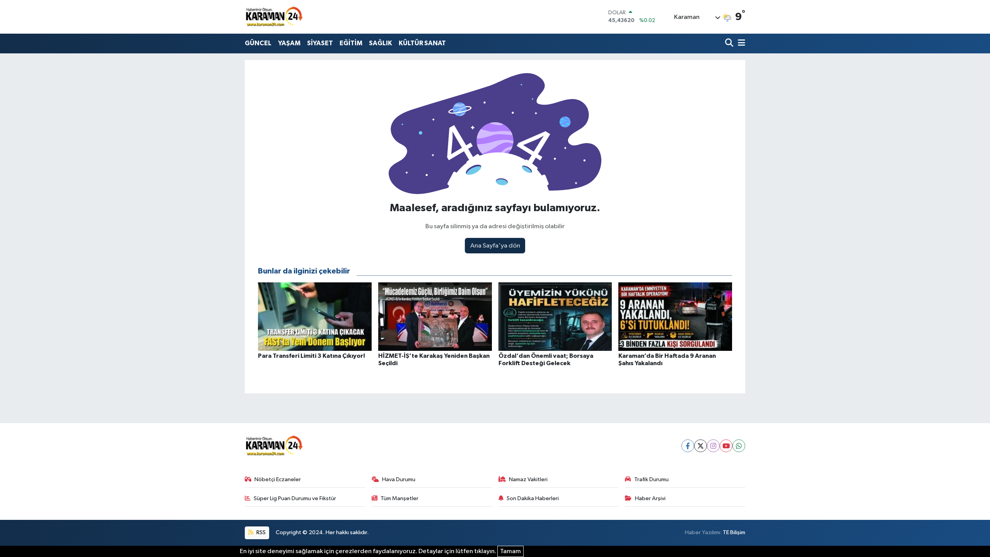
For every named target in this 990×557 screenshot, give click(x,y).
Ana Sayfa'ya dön (495, 246)
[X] (700, 445)
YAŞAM (289, 43)
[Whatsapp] (738, 445)
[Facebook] (687, 445)
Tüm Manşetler (399, 498)
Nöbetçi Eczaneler (277, 479)
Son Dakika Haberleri (533, 498)
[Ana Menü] (740, 43)
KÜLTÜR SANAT (422, 43)
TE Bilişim (734, 532)
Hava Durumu (398, 479)
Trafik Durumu (651, 479)
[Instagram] (713, 445)
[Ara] (730, 43)
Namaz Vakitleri (528, 479)
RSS (260, 532)
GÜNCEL (258, 43)
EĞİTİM (351, 43)
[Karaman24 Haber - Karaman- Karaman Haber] (274, 17)
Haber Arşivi (650, 498)
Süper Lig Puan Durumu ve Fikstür (295, 498)
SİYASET (320, 43)
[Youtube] (726, 445)
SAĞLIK (380, 43)
